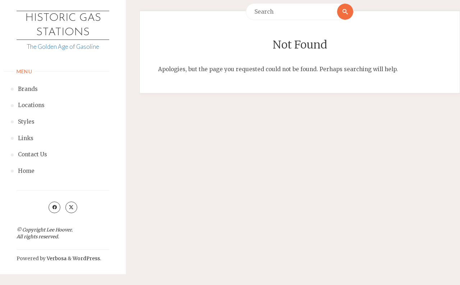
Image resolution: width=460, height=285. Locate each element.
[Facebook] (54, 207)
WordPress (86, 259)
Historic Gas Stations (63, 25)
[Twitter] (71, 207)
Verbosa (56, 259)
